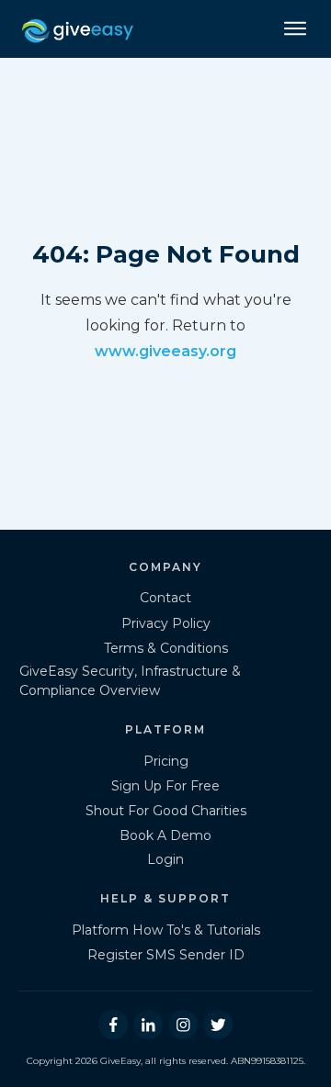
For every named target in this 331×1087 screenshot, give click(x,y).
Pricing (165, 761)
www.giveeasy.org (165, 351)
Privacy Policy (166, 623)
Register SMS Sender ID (166, 955)
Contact (165, 597)
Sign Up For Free (165, 786)
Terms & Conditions (166, 648)
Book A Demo (165, 835)
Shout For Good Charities (166, 810)
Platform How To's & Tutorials (166, 930)
